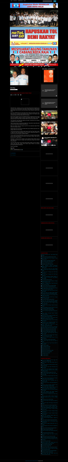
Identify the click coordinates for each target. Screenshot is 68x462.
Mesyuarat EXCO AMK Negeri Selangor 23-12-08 (49, 331)
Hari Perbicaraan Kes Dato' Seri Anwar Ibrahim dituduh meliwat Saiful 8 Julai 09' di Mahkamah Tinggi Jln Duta (49, 269)
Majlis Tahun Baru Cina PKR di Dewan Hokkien (48, 339)
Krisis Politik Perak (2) (45, 354)
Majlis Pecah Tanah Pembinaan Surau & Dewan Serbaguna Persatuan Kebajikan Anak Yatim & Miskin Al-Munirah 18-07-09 (49, 370)
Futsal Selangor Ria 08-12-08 (46, 346)
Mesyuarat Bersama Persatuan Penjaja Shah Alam (49, 450)
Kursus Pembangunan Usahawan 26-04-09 (48, 309)
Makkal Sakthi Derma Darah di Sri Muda (47, 432)
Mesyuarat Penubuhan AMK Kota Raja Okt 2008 (49, 330)
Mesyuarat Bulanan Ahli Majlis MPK (47, 444)
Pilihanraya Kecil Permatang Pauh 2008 (47, 350)
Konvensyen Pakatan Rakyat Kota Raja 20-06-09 (49, 285)
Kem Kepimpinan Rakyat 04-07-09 (47, 279)
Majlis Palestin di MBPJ (45, 345)
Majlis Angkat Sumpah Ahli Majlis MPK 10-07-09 (49, 372)
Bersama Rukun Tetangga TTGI (46, 445)
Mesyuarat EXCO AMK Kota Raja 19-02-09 (48, 299)
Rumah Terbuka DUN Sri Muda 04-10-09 (47, 261)
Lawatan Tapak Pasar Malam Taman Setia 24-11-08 (49, 419)
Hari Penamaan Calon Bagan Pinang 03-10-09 (48, 260)
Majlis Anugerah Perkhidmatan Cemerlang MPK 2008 (49, 437)
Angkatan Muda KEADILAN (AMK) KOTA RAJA (31, 460)
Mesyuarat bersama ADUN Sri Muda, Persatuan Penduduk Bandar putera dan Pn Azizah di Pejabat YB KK (49, 397)
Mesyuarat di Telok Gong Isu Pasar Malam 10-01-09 (49, 447)
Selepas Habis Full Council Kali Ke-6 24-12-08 (48, 436)
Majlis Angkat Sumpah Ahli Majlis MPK (47, 429)
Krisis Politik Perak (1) (45, 355)
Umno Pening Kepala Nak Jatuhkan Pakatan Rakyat (21, 93)
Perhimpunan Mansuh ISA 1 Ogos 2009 (47, 264)
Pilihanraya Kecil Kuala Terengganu (47, 351)
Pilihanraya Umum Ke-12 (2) (46, 347)
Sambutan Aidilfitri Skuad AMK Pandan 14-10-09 (49, 256)
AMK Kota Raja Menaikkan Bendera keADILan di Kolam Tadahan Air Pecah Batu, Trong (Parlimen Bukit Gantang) (49, 277)
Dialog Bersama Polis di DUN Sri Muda (47, 399)
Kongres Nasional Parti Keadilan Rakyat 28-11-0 (49, 286)
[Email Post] (21, 94)
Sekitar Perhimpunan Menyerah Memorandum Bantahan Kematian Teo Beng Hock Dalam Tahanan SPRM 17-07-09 (49, 266)
